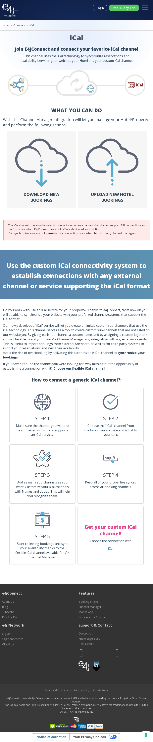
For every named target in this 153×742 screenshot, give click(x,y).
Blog (5, 607)
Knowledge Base (89, 638)
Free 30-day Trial (124, 8)
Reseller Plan (10, 617)
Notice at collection (51, 737)
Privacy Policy (81, 690)
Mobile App (85, 612)
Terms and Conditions (57, 690)
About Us (8, 601)
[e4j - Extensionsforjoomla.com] (83, 667)
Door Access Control (91, 617)
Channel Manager (89, 607)
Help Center (86, 644)
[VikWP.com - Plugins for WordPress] (114, 666)
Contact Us (85, 633)
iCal (110, 548)
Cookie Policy (100, 690)
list (92, 430)
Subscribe (8, 612)
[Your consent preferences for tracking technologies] (146, 735)
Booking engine (88, 601)
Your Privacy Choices (89, 737)
